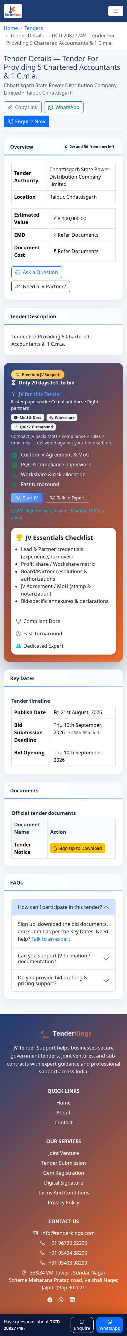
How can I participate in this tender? (60, 907)
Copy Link (26, 107)
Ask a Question (40, 272)
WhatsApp (67, 107)
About (63, 1112)
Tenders (33, 28)
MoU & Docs (30, 417)
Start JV (30, 498)
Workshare (64, 417)
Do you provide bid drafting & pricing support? (53, 980)
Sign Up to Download (79, 848)
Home (11, 28)
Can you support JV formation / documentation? (54, 958)
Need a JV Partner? (44, 286)
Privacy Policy (63, 1202)
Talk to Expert (70, 498)
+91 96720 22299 (68, 1243)
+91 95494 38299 (68, 1252)
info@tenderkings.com (68, 1233)
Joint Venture (63, 1153)
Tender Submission (63, 1163)
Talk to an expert (50, 938)
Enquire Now (29, 121)
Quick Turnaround (36, 427)
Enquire (82, 1328)
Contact (64, 1122)
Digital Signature (63, 1182)
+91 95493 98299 (68, 1262)
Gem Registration (63, 1172)
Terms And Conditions (63, 1192)
